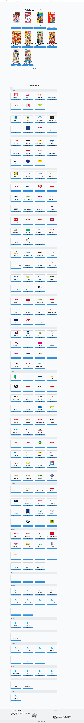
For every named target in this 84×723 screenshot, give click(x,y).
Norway (65, 715)
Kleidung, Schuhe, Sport (39, 0)
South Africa (55, 718)
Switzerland (63, 711)
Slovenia (54, 714)
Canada (68, 716)
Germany (70, 711)
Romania (65, 716)
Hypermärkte (19, 0)
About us (33, 711)
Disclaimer (34, 716)
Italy (57, 716)
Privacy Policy (34, 713)
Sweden (68, 715)
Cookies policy (34, 714)
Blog (63, 0)
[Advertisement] (34, 5)
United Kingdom (61, 716)
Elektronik (24, 0)
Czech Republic (58, 714)
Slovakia (63, 714)
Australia (64, 717)
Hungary (54, 716)
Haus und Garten (31, 0)
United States (55, 717)
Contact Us (34, 717)
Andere (59, 0)
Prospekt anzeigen (16, 27)
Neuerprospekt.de (43, 721)
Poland (66, 714)
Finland (71, 715)
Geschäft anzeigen (16, 99)
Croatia (59, 711)
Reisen (55, 0)
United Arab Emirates (57, 715)
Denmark (62, 715)
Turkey (54, 711)
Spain (57, 711)
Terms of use (34, 715)
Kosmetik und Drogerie (49, 0)
